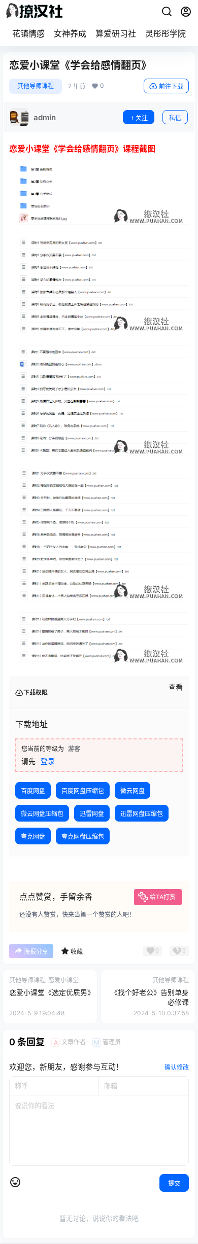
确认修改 (176, 1067)
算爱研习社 (115, 33)
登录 (48, 761)
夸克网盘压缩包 (82, 836)
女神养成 (70, 33)
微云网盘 (132, 791)
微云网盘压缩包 (42, 814)
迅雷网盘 (92, 814)
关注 (142, 118)
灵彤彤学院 (165, 33)
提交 (174, 1183)
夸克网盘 (33, 836)
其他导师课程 (35, 86)
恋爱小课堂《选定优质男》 (51, 992)
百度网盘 (33, 791)
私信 (175, 118)
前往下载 (171, 86)
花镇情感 (28, 33)
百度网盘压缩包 (82, 791)
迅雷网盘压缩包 (141, 814)
